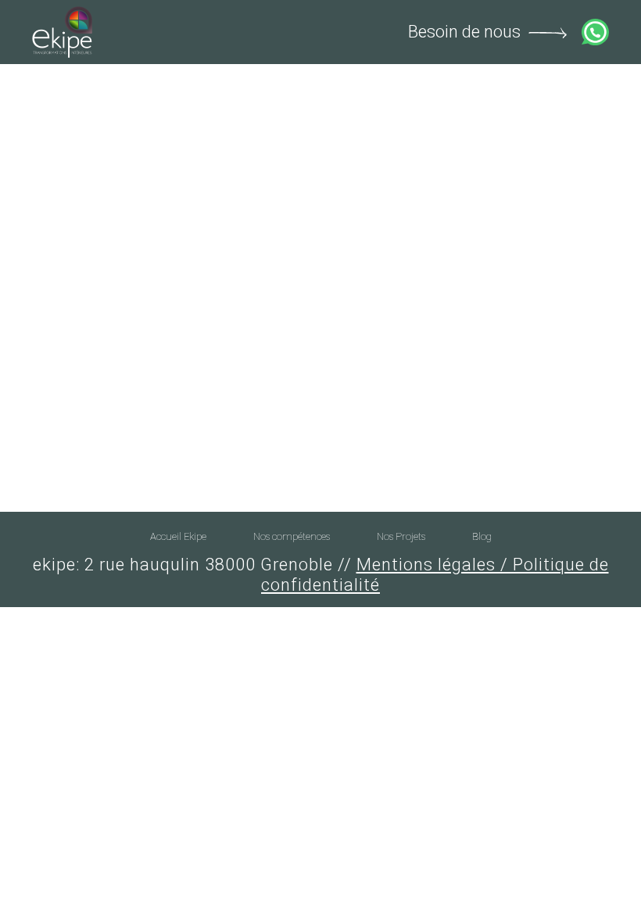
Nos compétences (291, 536)
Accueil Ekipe (178, 536)
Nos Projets (401, 536)
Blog (482, 536)
